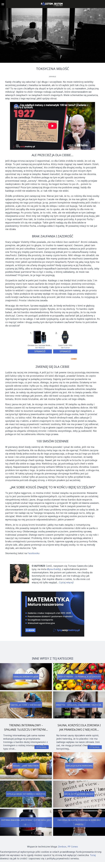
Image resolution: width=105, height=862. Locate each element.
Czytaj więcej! (66, 582)
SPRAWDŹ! (39, 351)
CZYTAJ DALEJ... (41, 747)
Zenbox (62, 846)
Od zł (39, 348)
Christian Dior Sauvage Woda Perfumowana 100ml (40, 345)
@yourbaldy (53, 569)
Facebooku (34, 553)
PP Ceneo (73, 846)
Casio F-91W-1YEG (65, 345)
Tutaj (93, 855)
